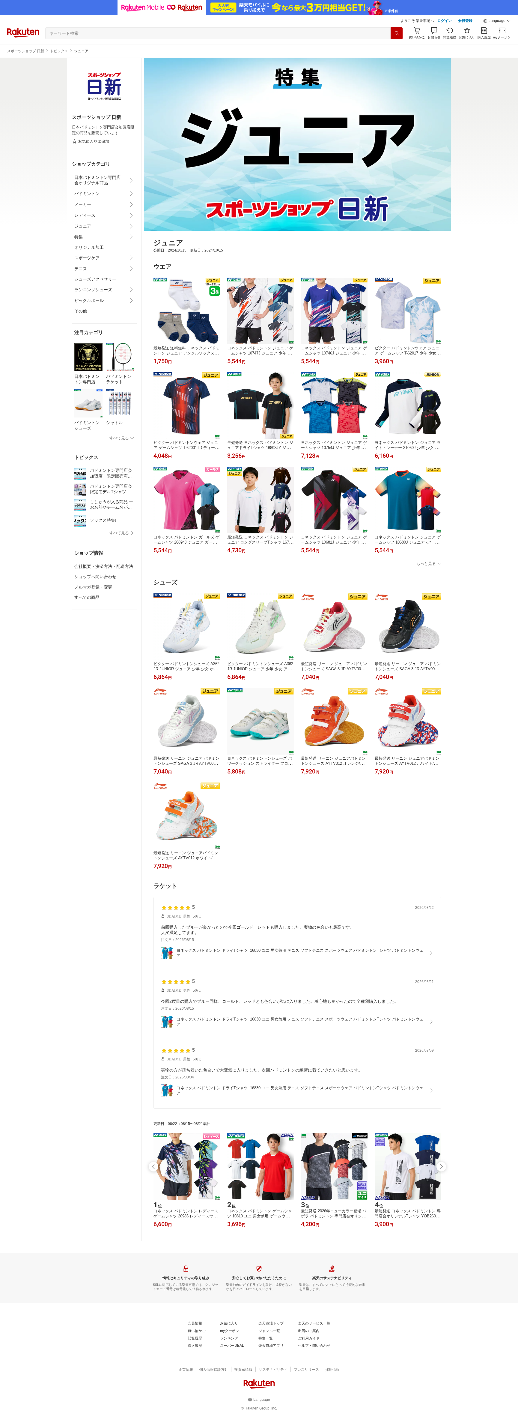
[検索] (397, 33)
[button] (497, 21)
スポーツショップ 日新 (25, 51)
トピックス (59, 51)
